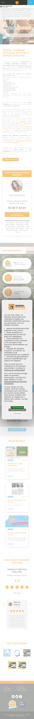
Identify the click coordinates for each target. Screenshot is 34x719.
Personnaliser (17, 413)
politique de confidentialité (14, 370)
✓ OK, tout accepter (17, 407)
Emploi (30, 2)
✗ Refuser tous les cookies (17, 410)
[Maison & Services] (17, 2)
